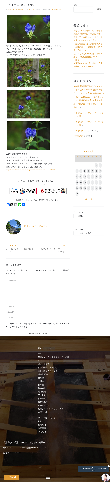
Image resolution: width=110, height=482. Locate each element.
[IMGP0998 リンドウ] (28, 42)
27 (88, 188)
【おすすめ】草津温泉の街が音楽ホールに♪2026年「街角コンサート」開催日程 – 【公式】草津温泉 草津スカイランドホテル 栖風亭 (88, 100)
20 (88, 182)
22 (96, 182)
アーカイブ (78, 212)
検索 (75, 5)
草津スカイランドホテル (16, 9)
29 (96, 188)
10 (77, 177)
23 (100, 182)
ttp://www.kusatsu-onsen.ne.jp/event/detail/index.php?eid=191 (31, 170)
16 (100, 177)
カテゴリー (78, 229)
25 (81, 188)
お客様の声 (78, 113)
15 (96, 177)
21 (92, 182)
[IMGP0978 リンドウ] (28, 86)
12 (85, 177)
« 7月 (85, 199)
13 (88, 177)
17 (77, 182)
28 (92, 188)
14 (92, 177)
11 (81, 177)
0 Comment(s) (56, 9)
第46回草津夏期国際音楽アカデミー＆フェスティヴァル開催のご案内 (87, 89)
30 (100, 188)
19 (85, 182)
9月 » (91, 199)
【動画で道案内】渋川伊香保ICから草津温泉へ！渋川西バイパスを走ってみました (87, 47)
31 (77, 194)
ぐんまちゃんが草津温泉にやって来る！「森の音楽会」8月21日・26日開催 (88, 57)
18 (81, 182)
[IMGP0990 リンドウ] (28, 149)
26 (85, 188)
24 (77, 188)
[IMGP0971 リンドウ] (28, 118)
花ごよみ (31, 9)
